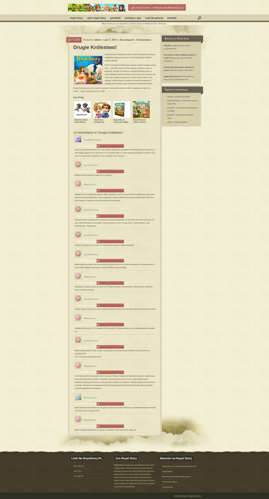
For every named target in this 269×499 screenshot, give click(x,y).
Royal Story (76, 18)
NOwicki (170, 97)
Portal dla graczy (187, 76)
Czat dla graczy (154, 18)
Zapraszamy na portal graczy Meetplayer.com (179, 466)
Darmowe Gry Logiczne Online (181, 58)
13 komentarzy (143, 39)
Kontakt (171, 18)
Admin (97, 39)
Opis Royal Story (96, 18)
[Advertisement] (52, 75)
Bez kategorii (127, 39)
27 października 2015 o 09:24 (87, 426)
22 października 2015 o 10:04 (87, 372)
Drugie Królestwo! (95, 47)
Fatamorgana (167, 471)
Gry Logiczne (79, 476)
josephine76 (90, 139)
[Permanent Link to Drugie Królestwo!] (88, 70)
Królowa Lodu (167, 487)
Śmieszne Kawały (177, 70)
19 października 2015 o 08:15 (87, 347)
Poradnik (115, 18)
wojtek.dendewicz (174, 101)
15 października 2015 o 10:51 (87, 325)
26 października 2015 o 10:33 (87, 404)
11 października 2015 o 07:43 (87, 191)
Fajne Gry (77, 471)
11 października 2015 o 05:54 (87, 171)
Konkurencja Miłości (183, 97)
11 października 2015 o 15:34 (87, 216)
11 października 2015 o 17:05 (87, 241)
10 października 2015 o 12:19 (87, 146)
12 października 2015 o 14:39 (87, 283)
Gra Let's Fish (79, 466)
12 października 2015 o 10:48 (87, 261)
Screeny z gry (133, 18)
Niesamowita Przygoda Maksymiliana (176, 477)
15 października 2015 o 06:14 (87, 305)
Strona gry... (162, 24)
